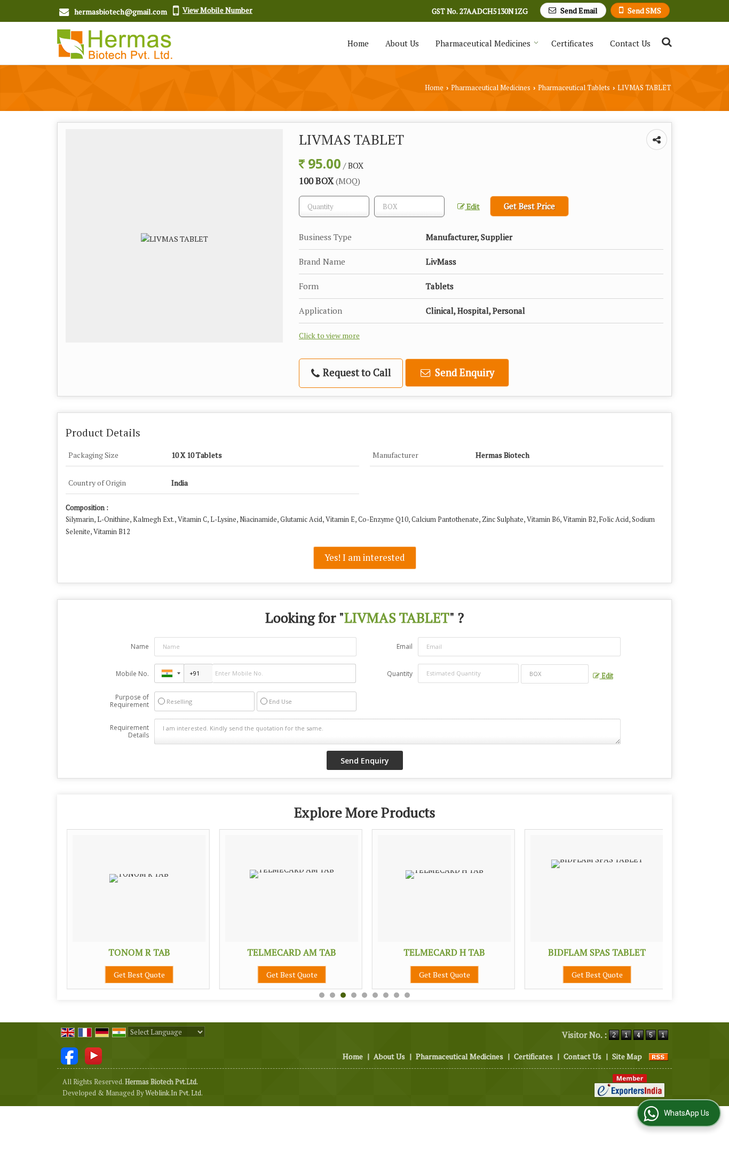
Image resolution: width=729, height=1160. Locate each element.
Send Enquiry (463, 372)
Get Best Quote (139, 975)
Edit (472, 206)
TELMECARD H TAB (444, 952)
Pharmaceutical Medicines (482, 43)
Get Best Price (529, 206)
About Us (402, 43)
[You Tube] (93, 1055)
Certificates (572, 43)
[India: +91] (169, 673)
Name (140, 646)
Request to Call (356, 372)
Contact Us (630, 43)
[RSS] (658, 1056)
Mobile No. (132, 673)
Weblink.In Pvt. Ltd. (174, 1093)
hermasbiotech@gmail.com (120, 11)
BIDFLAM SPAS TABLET (597, 952)
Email (405, 646)
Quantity (400, 673)
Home (358, 43)
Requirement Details (129, 731)
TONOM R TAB (139, 952)
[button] (217, 10)
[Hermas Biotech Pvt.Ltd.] (114, 43)
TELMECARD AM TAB (291, 952)
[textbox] (409, 206)
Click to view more (329, 335)
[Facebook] (69, 1055)
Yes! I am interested (364, 557)
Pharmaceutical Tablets (574, 87)
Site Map (627, 1056)
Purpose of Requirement (129, 701)
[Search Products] (665, 41)
